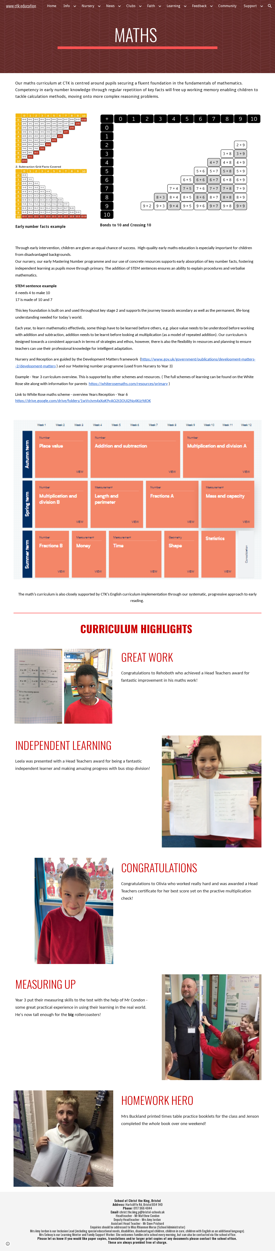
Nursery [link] (88, 6)
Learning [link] (173, 6)
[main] (137, 36)
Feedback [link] (199, 6)
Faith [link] (151, 6)
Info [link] (67, 6)
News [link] (110, 6)
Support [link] (250, 6)
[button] (270, 6)
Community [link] (227, 6)
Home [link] (51, 6)
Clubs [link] (130, 6)
